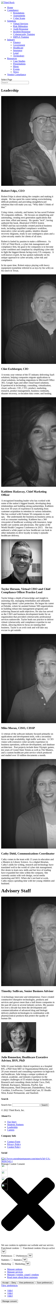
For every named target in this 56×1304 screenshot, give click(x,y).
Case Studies (19, 61)
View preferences (26, 1283)
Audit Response (20, 29)
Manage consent (9, 1301)
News (16, 72)
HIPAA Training (21, 37)
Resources (12, 58)
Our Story (12, 1122)
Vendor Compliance (16, 74)
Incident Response (21, 31)
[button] (28, 1204)
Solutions (11, 21)
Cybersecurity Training (24, 34)
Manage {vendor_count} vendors (23, 1274)
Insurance (17, 50)
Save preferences (44, 1283)
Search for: (6, 1105)
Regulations (18, 13)
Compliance (13, 10)
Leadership (12, 1127)
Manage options (14, 1269)
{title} (10, 1290)
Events (16, 69)
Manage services (15, 1272)
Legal (16, 53)
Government (19, 45)
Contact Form (13, 1141)
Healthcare (18, 47)
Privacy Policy (14, 1144)
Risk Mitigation (20, 26)
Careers (10, 1130)
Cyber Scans (19, 18)
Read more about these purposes (22, 1277)
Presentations (19, 64)
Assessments (19, 15)
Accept (5, 1283)
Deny (13, 1283)
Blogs (16, 66)
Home (10, 7)
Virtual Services (20, 23)
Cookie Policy (14, 1147)
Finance (17, 42)
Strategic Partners (15, 1124)
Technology (18, 55)
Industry (11, 39)
